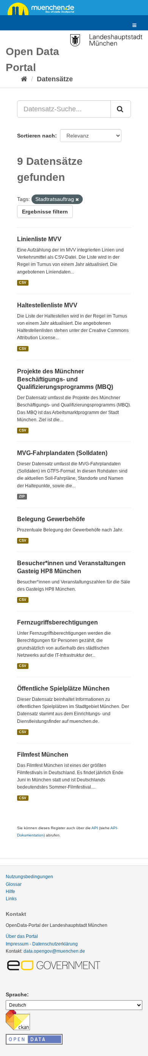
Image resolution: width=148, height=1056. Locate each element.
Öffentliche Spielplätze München (63, 688)
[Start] (24, 79)
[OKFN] (34, 1037)
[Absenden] (120, 109)
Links (11, 898)
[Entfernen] (77, 199)
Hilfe (10, 891)
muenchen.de (44, 8)
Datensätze (55, 79)
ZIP (22, 496)
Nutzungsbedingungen (29, 876)
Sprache (16, 994)
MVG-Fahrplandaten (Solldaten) (62, 453)
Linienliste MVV (39, 239)
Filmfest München (42, 754)
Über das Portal (22, 936)
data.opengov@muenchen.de (54, 951)
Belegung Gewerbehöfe (51, 519)
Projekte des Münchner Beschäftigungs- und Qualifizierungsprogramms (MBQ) (65, 379)
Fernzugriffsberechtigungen (57, 622)
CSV (22, 283)
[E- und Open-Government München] (55, 964)
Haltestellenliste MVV (47, 305)
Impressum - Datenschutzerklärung (42, 944)
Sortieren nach (36, 136)
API (94, 828)
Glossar (14, 884)
